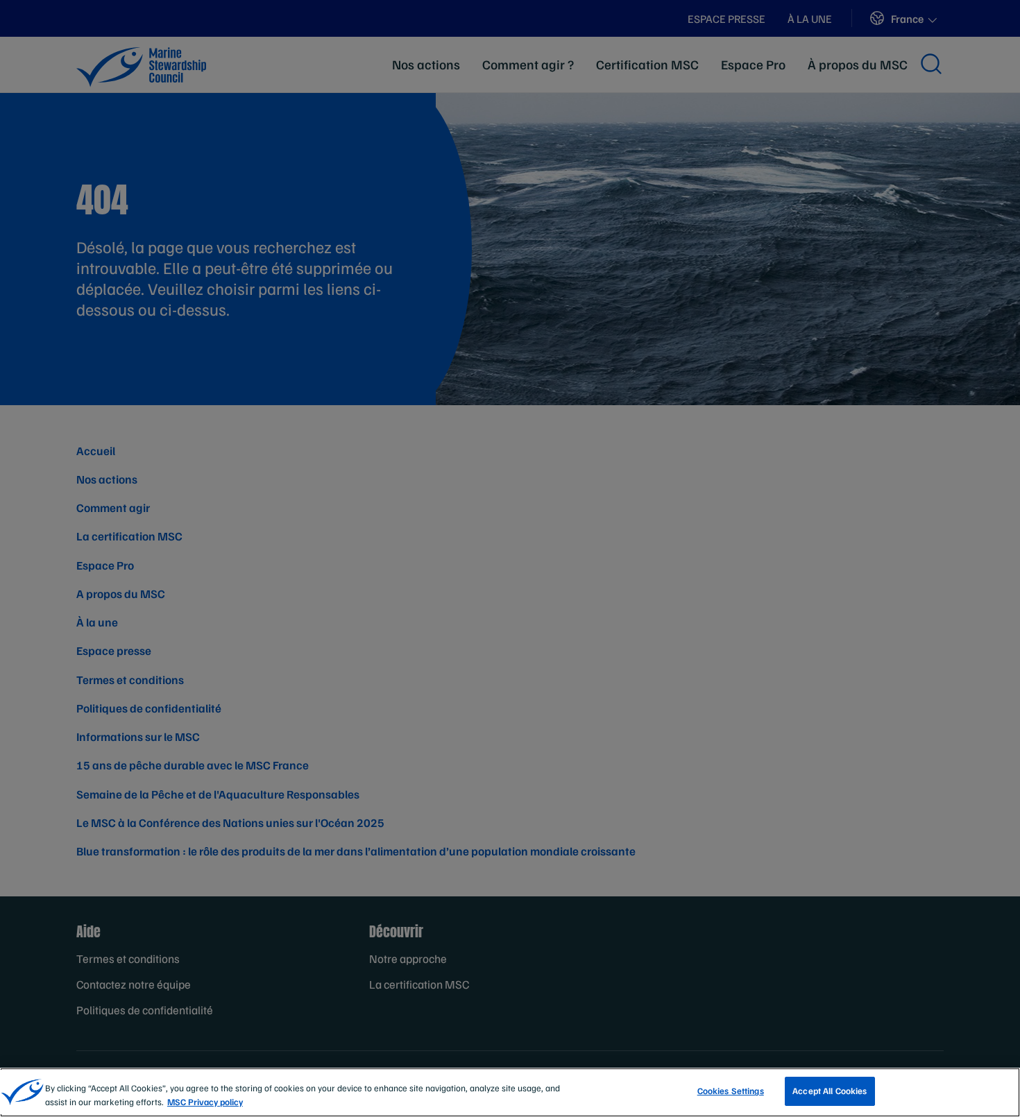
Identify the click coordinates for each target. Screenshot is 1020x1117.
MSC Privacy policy (205, 1101)
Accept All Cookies (829, 1090)
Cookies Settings (730, 1090)
